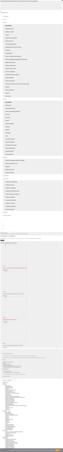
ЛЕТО (4, 19)
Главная (2, 240)
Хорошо (57, 450)
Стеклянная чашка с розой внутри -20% (13, 293)
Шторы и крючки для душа (11, 163)
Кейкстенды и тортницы (10, 68)
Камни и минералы (9, 123)
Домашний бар (8, 53)
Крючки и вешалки (9, 172)
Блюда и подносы (9, 40)
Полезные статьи (6, 363)
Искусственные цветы (10, 148)
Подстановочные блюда (10, 44)
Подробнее (52, 450)
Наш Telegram (6, 376)
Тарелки (7, 34)
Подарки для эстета (9, 184)
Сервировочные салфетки (11, 37)
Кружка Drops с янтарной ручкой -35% (13, 345)
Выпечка (7, 86)
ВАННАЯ (5, 157)
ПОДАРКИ (5, 178)
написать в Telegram (16, 372)
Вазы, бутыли (8, 105)
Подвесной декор (9, 151)
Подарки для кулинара (10, 187)
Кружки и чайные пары (10, 65)
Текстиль (7, 93)
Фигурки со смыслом (10, 142)
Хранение (7, 166)
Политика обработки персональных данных (11, 367)
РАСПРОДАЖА (7, 215)
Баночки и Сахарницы (10, 71)
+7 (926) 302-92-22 (7, 372)
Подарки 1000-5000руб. (10, 200)
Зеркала (7, 120)
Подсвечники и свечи (10, 108)
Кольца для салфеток (10, 80)
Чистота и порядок (9, 89)
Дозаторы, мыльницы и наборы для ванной (14, 160)
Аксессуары (8, 96)
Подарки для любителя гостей (12, 190)
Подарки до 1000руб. (10, 197)
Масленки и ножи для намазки (12, 74)
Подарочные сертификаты (11, 181)
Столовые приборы (9, 77)
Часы (6, 135)
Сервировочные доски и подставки (13, 47)
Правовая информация (7, 364)
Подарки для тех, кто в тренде (12, 194)
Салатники (7, 50)
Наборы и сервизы (9, 31)
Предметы (7, 126)
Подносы (7, 114)
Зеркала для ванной (9, 169)
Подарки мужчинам (9, 209)
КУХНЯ (4, 22)
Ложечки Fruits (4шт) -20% (9, 319)
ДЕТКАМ (5, 212)
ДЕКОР (5, 99)
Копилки (7, 129)
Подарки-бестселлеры (10, 206)
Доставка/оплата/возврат (8, 361)
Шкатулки (7, 117)
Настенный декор (9, 154)
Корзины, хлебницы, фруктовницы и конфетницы (16, 59)
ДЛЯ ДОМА (6, 175)
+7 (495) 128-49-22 (7, 371)
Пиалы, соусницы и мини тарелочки (13, 56)
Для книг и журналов (10, 138)
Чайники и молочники (10, 62)
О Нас (4, 362)
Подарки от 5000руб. (10, 203)
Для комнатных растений (11, 145)
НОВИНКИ (5, 16)
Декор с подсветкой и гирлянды (12, 111)
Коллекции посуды (9, 28)
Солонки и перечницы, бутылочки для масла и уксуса (17, 83)
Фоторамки (7, 132)
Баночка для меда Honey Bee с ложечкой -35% (15, 268)
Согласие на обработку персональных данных (12, 366)
